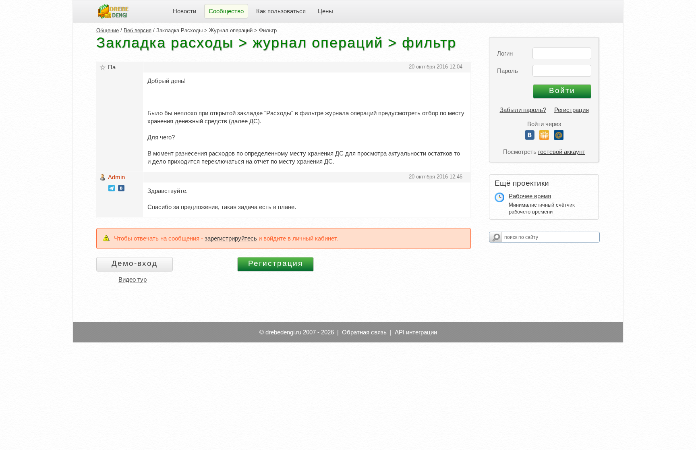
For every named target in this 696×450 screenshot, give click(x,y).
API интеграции (416, 332)
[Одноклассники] (544, 137)
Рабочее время (530, 196)
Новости (184, 11)
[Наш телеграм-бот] (111, 189)
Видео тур (132, 279)
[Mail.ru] (558, 137)
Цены (325, 11)
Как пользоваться (281, 11)
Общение (107, 30)
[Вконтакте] (529, 137)
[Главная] (113, 10)
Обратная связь (364, 332)
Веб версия (137, 30)
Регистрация (571, 109)
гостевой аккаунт (561, 151)
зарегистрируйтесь (231, 238)
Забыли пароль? (523, 109)
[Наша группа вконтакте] (121, 189)
